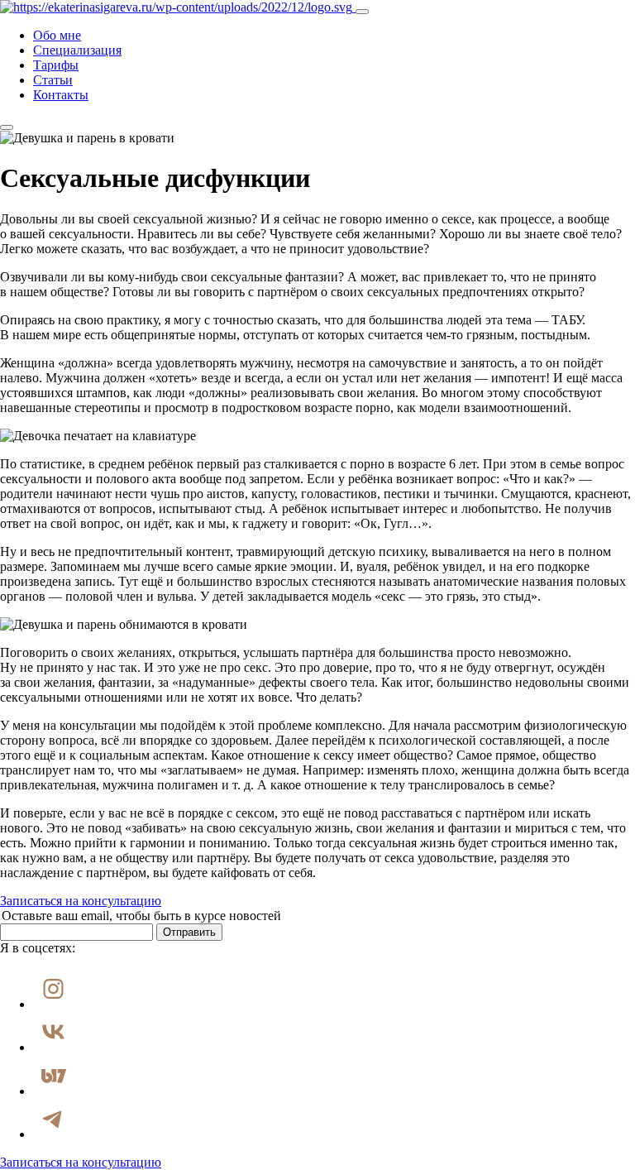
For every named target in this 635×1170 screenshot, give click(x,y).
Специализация (77, 50)
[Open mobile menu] (362, 11)
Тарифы (56, 65)
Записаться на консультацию (80, 901)
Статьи (53, 80)
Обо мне (57, 35)
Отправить (189, 932)
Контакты (60, 95)
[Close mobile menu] (6, 127)
